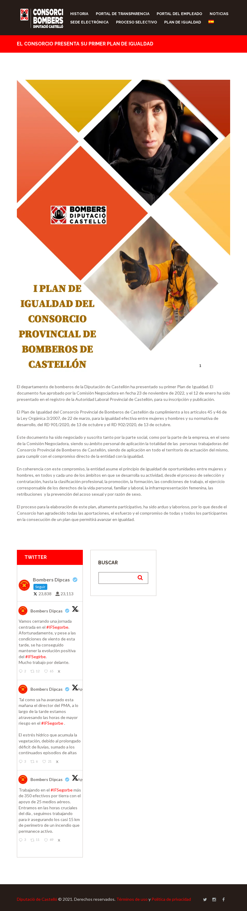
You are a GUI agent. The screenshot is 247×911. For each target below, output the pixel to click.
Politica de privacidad (171, 899)
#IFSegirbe (35, 656)
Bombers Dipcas (46, 610)
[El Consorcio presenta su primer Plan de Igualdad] (123, 227)
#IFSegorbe (57, 627)
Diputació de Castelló (37, 899)
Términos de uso (132, 899)
